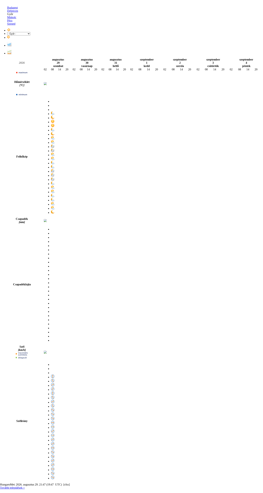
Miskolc (11, 17)
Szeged (11, 23)
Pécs (9, 20)
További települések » (12, 487)
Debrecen (12, 10)
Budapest (12, 7)
